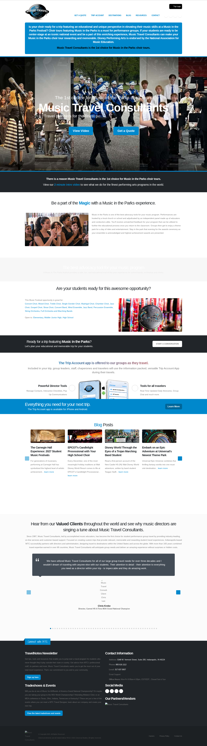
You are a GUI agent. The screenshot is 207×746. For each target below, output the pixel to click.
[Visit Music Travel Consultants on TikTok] (180, 15)
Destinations (115, 15)
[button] (50, 628)
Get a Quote (80, 15)
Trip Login (177, 6)
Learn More (174, 406)
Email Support (115, 674)
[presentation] (27, 458)
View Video (81, 131)
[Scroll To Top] (202, 743)
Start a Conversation (167, 344)
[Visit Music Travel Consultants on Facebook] (166, 15)
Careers (151, 736)
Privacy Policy (164, 736)
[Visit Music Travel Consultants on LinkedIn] (175, 15)
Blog (128, 15)
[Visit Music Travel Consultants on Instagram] (171, 15)
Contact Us (178, 736)
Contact (156, 15)
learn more (49, 472)
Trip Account (97, 15)
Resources (141, 15)
